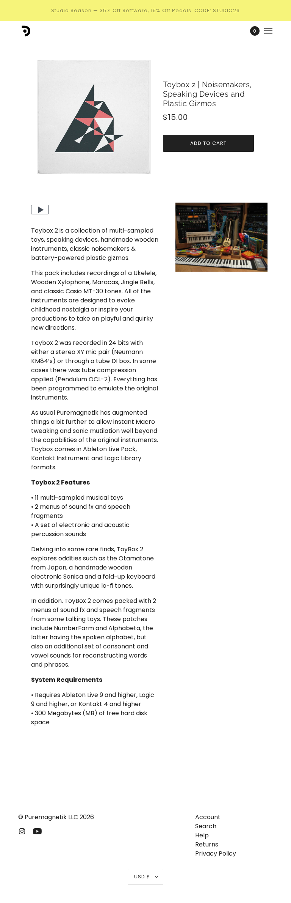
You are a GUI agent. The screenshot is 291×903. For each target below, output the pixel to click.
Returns (206, 844)
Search (205, 826)
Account (208, 817)
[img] (22, 830)
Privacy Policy (215, 853)
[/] (24, 30)
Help (202, 835)
